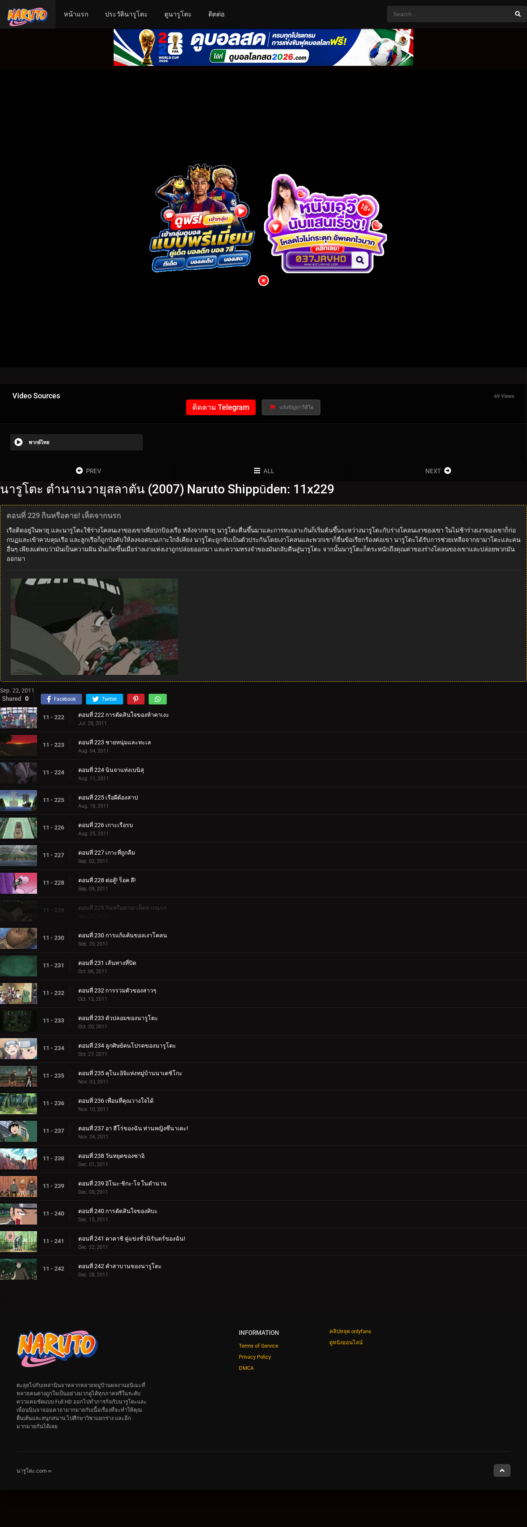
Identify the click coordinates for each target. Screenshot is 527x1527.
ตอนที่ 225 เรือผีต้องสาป (108, 797)
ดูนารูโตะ (178, 14)
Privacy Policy (255, 1357)
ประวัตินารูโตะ (126, 14)
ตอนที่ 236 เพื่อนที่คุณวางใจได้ (116, 1100)
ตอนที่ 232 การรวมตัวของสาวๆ (117, 990)
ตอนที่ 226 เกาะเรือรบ (105, 824)
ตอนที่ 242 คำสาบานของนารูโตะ (120, 1265)
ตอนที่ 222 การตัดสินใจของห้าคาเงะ (123, 714)
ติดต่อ (216, 14)
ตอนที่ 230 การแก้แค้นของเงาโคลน (122, 935)
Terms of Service (258, 1346)
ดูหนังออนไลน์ (346, 1342)
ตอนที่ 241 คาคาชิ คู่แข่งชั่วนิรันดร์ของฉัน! (131, 1238)
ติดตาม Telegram (221, 407)
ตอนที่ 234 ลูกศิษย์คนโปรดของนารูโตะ (127, 1045)
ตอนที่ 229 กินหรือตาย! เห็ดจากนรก (122, 907)
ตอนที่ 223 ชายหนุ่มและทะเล (114, 742)
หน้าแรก (76, 14)
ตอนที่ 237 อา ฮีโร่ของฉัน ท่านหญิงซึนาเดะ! (133, 1128)
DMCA (246, 1368)
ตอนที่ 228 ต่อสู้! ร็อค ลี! (107, 879)
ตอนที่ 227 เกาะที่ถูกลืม (106, 852)
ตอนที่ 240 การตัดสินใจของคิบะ (118, 1210)
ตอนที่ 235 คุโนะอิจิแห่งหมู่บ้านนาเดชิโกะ (130, 1072)
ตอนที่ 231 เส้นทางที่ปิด (107, 962)
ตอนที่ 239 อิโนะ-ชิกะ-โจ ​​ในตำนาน (122, 1183)
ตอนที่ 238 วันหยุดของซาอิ (111, 1155)
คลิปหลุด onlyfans (350, 1331)
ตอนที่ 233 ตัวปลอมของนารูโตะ (118, 1017)
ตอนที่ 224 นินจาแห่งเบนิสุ (111, 769)
